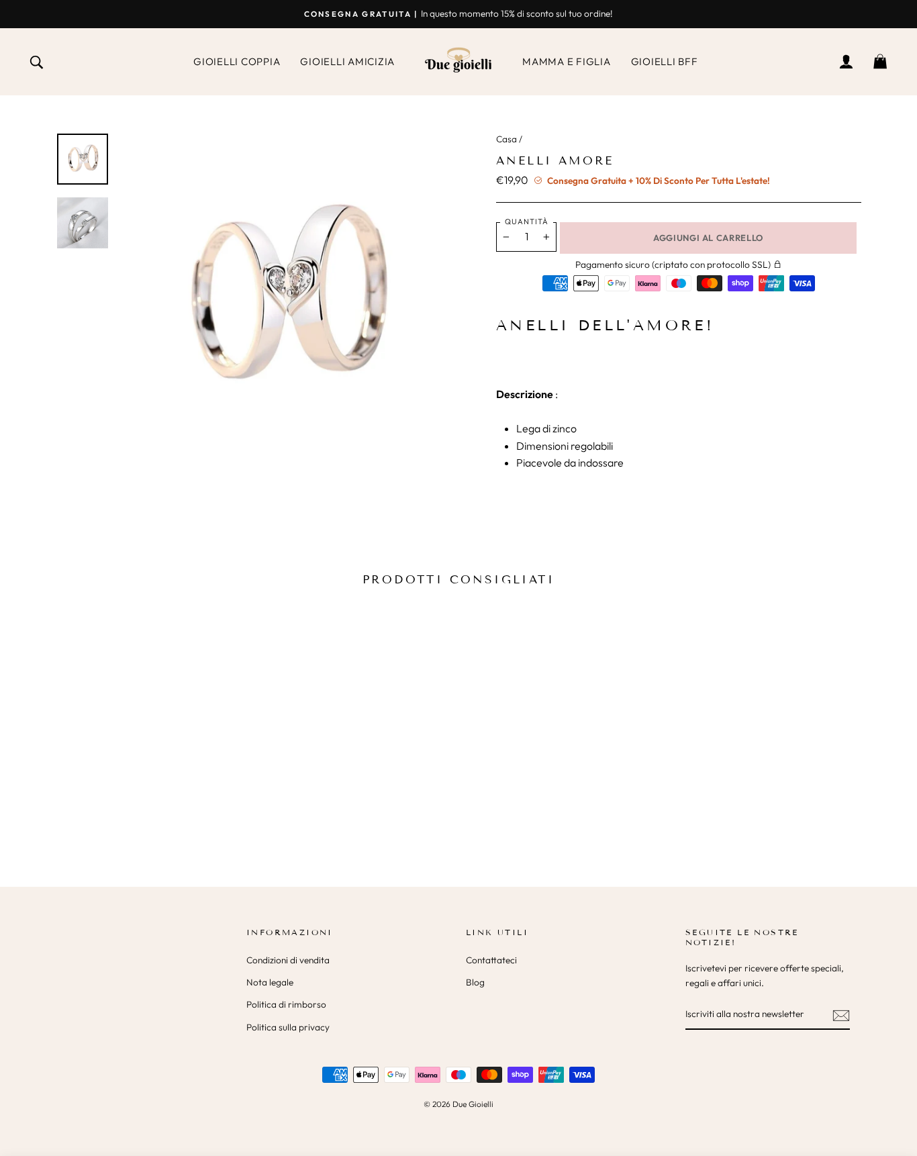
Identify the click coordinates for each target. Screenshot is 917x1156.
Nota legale (269, 982)
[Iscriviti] (841, 1015)
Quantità (526, 221)
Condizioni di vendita (288, 960)
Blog (475, 982)
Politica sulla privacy (288, 1027)
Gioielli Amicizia (347, 61)
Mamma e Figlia (566, 61)
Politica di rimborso (286, 1004)
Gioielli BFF (664, 61)
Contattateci (491, 960)
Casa (506, 139)
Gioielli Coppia (236, 61)
